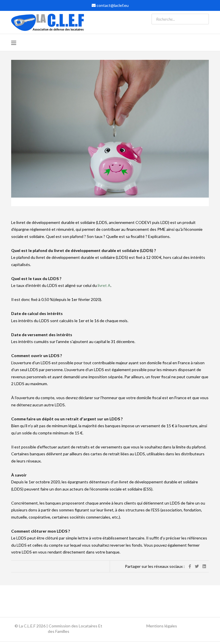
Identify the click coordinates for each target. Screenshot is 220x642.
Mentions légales (161, 625)
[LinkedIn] (204, 566)
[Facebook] (189, 566)
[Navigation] (13, 42)
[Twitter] (197, 566)
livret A (104, 285)
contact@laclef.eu (113, 5)
